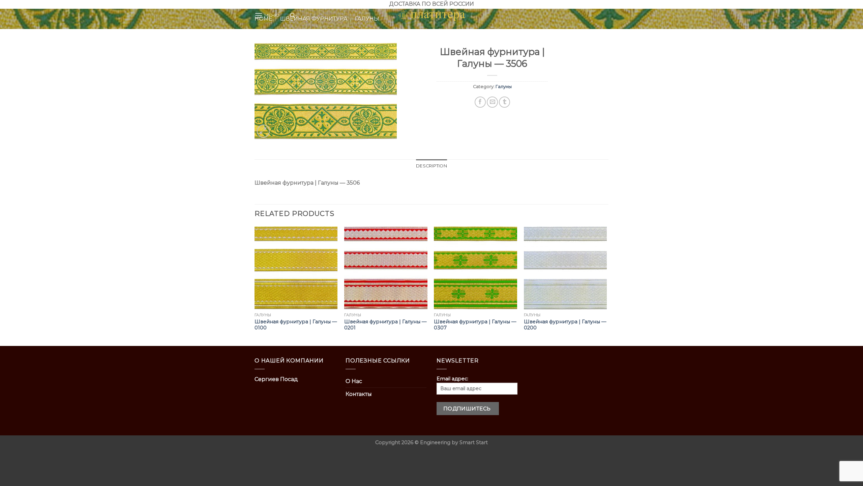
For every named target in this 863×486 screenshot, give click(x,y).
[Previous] (255, 285)
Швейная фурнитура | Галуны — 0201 (385, 325)
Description (431, 165)
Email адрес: (452, 379)
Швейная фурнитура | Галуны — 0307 (475, 325)
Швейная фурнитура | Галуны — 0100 (296, 325)
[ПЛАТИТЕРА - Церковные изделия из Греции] (431, 15)
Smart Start (473, 442)
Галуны (504, 86)
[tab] (431, 166)
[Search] (292, 15)
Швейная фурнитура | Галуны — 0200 (565, 325)
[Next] (606, 285)
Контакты (359, 394)
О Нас (354, 381)
